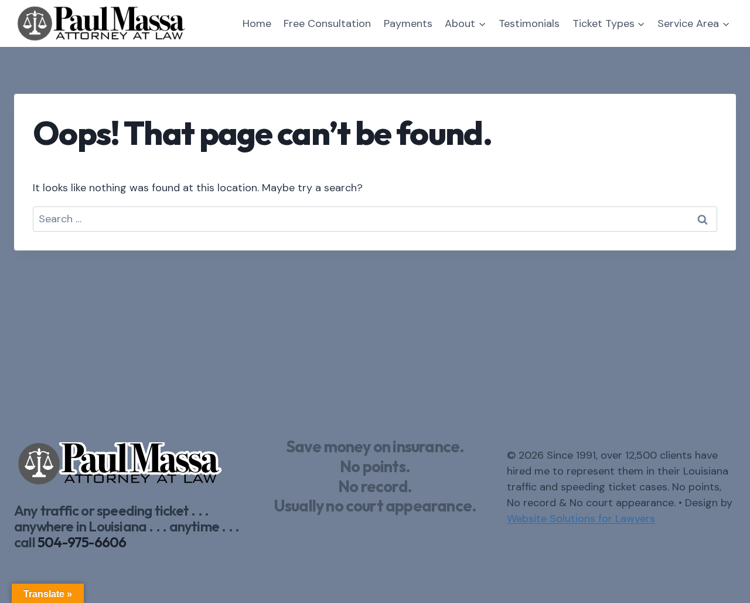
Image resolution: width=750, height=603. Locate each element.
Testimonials (529, 23)
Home (257, 23)
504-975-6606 (82, 542)
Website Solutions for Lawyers (581, 518)
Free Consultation (327, 23)
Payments (408, 23)
